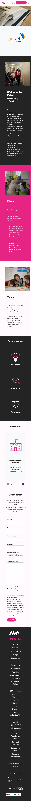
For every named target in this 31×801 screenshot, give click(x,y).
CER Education (15, 691)
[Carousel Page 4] (17, 484)
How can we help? (13, 561)
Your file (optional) (13, 552)
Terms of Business (15, 743)
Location (10, 544)
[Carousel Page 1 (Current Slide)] (11, 484)
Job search (21, 3)
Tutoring (15, 672)
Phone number (12, 536)
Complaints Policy (15, 749)
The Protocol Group (15, 702)
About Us (15, 648)
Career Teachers (15, 708)
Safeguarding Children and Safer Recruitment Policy (15, 733)
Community (15, 665)
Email (9, 528)
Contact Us (15, 658)
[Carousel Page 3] (15, 484)
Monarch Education (15, 696)
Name (9, 520)
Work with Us (15, 651)
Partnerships (16, 669)
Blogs (15, 655)
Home (15, 644)
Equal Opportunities (15, 723)
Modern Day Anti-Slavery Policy (15, 681)
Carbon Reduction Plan (15, 714)
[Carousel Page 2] (13, 484)
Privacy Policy (15, 675)
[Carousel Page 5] (19, 484)
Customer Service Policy (15, 755)
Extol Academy (12, 110)
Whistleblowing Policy (15, 765)
